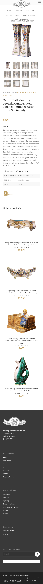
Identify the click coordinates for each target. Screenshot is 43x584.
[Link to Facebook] (31, 578)
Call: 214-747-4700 (21, 19)
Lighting (6, 501)
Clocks (5, 510)
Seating (6, 497)
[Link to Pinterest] (38, 578)
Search (17, 15)
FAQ (33, 11)
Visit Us (5, 535)
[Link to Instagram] (27, 578)
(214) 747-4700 (8, 439)
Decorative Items (9, 504)
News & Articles (29, 15)
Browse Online (8, 531)
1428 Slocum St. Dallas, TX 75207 (22, 21)
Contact (9, 15)
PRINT (10, 194)
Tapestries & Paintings (11, 507)
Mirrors (5, 514)
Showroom (18, 11)
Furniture (6, 494)
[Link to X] (34, 578)
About (27, 11)
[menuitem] (8, 10)
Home (8, 11)
